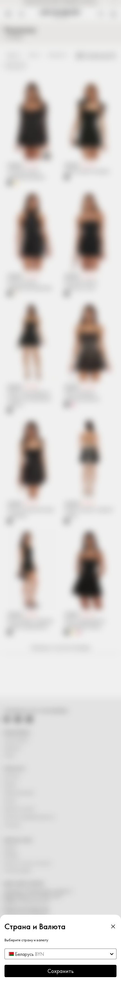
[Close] (113, 926)
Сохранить (61, 971)
